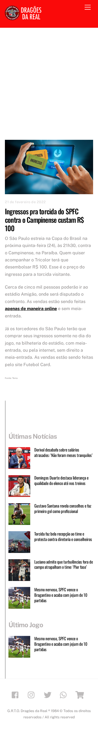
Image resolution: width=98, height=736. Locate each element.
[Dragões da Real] (24, 17)
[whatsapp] (64, 694)
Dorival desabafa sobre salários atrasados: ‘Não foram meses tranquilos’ (63, 452)
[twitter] (48, 694)
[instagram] (32, 694)
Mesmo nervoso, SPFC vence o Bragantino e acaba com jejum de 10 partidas (60, 595)
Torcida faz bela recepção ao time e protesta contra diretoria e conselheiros (63, 536)
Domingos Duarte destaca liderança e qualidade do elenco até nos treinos (61, 480)
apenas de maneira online (31, 308)
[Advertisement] (49, 79)
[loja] (80, 694)
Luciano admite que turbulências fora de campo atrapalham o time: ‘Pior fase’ (63, 564)
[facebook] (16, 694)
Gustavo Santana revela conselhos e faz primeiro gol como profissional (62, 508)
